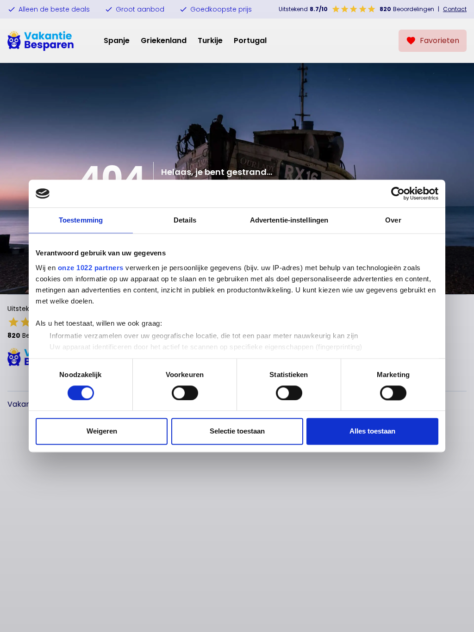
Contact (455, 9)
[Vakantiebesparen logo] (40, 41)
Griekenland (164, 40)
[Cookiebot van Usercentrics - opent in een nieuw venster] (397, 193)
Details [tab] (185, 220)
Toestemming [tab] (81, 220)
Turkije (210, 40)
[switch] (185, 392)
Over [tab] (393, 220)
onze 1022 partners (91, 268)
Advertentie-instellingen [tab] (289, 220)
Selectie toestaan (237, 431)
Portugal (250, 40)
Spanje (117, 40)
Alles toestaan (372, 431)
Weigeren (102, 431)
